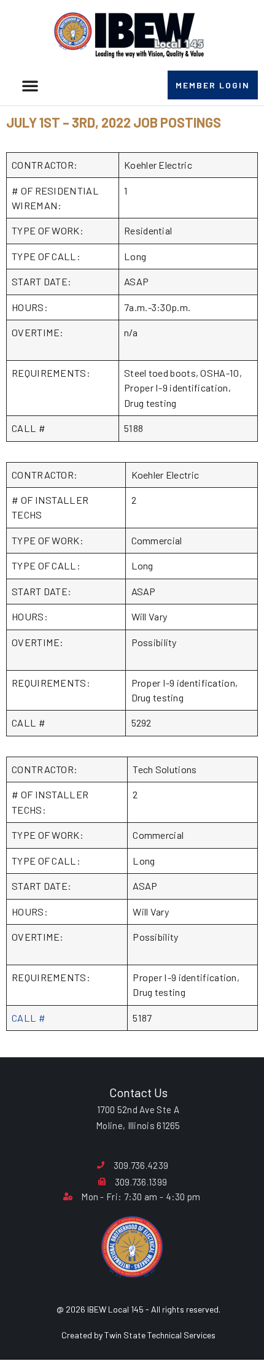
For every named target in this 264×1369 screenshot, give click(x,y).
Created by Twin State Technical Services (138, 1335)
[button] (30, 85)
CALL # (28, 1018)
